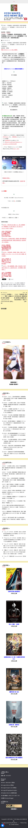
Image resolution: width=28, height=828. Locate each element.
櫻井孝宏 (3, 286)
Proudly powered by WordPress (10, 822)
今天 (2, 191)
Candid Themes (15, 824)
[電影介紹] (14, 589)
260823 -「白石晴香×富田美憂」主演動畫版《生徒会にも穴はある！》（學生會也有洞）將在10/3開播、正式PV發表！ (14, 429)
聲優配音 (8, 32)
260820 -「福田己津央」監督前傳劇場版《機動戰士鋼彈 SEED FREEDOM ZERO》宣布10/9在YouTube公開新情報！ (14, 447)
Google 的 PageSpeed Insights (9, 790)
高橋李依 (19, 286)
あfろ (8, 283)
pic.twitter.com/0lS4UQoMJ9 (10, 144)
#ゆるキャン (19, 142)
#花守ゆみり (6, 137)
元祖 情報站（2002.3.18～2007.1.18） (11, 795)
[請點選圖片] (14, 807)
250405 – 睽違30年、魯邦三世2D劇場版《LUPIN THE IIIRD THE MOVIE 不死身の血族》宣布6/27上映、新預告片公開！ (14, 545)
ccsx (5, 531)
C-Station (5, 283)
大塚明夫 (14, 284)
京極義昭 (22, 283)
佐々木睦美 (6, 284)
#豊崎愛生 (14, 137)
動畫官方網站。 (6, 178)
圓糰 (5, 550)
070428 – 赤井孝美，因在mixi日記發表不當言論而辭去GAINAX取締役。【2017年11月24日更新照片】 (14, 533)
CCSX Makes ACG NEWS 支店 (13, 14)
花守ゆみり (11, 286)
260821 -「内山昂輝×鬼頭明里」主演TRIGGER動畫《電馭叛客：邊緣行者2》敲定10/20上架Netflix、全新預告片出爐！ (14, 441)
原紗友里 (10, 284)
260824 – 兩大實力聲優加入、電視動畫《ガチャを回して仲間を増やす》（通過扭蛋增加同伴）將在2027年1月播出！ (14, 423)
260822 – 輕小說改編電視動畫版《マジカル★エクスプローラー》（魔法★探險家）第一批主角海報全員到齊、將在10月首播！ (14, 435)
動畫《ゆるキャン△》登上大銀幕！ (9, 50)
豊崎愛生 (15, 286)
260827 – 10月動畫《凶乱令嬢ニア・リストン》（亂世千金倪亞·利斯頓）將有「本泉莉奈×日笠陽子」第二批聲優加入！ (14, 410)
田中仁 (6, 286)
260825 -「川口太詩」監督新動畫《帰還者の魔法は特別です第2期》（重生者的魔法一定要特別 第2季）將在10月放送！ (14, 416)
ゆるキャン (12, 283)
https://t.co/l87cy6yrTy (10, 142)
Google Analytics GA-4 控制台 (9, 787)
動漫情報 (3, 32)
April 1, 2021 (16, 148)
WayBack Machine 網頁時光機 (9, 793)
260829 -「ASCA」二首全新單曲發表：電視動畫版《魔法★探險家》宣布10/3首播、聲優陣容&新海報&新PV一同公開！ (14, 398)
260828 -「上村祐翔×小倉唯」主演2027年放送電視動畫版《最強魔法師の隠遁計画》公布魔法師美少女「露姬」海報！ (14, 404)
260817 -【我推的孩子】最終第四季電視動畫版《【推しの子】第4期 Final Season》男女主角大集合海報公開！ (14, 453)
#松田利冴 (7, 140)
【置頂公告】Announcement (15, 556)
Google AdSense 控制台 (8, 785)
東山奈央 (18, 284)
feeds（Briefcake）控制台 (8, 782)
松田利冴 (23, 284)
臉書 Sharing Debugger (8, 798)
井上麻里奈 (17, 283)
